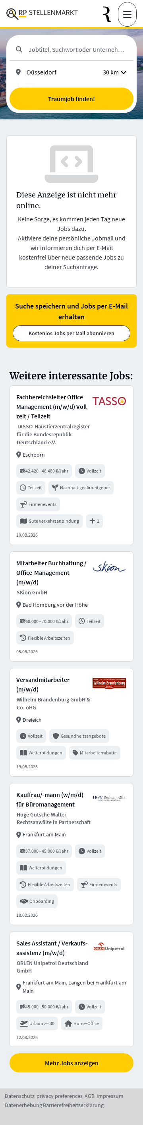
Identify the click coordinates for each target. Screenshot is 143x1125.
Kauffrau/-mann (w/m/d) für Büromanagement (49, 799)
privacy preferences (60, 1096)
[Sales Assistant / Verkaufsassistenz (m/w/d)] (71, 989)
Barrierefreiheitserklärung (73, 1105)
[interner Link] (42, 14)
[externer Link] (110, 14)
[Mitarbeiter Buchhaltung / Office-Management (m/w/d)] (71, 606)
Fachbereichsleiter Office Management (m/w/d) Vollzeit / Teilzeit (52, 406)
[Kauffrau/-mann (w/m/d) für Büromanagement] (71, 854)
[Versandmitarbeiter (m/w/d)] (71, 722)
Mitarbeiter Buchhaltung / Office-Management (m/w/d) (51, 572)
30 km (111, 72)
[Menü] (127, 14)
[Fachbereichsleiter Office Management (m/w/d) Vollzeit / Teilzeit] (71, 465)
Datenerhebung (23, 1105)
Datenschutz (20, 1096)
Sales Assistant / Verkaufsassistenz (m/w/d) (51, 948)
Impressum (110, 1096)
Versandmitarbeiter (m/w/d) (43, 684)
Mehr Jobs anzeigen (72, 1063)
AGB (90, 1096)
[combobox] (78, 49)
